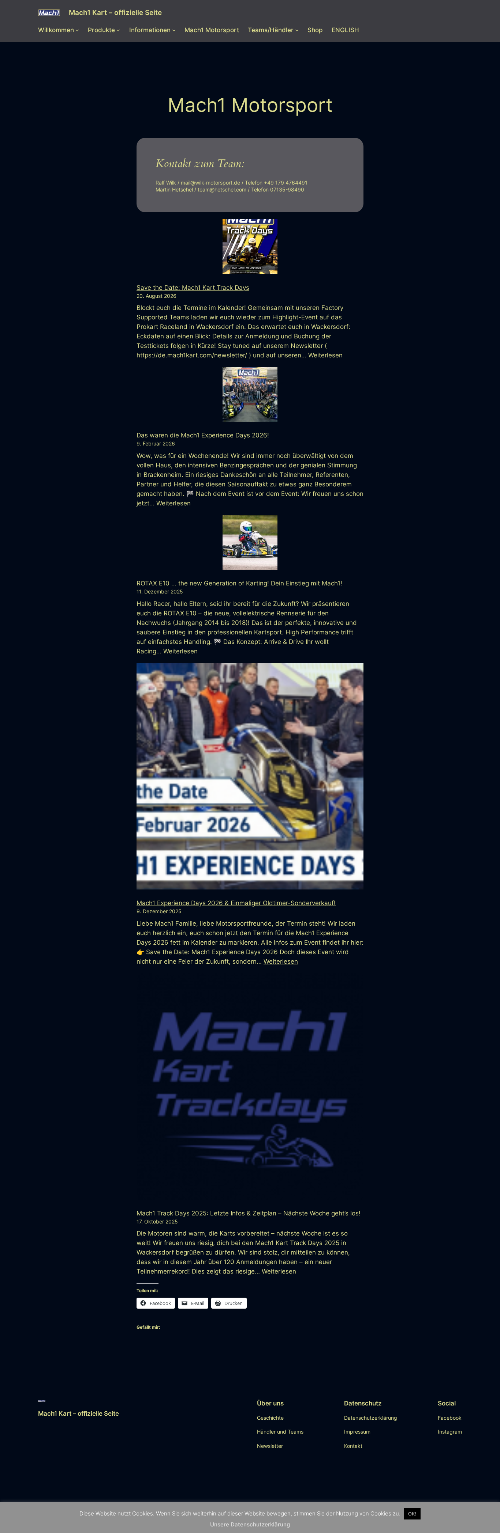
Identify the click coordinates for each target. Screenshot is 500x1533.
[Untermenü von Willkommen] (77, 30)
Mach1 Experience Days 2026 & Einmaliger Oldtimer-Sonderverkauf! (236, 903)
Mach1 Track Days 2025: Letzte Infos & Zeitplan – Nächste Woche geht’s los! (249, 1213)
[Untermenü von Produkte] (118, 30)
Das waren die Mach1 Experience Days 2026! (203, 435)
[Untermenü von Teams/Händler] (297, 30)
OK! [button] (412, 1514)
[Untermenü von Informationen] (174, 30)
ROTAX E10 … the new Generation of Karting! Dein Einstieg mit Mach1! (239, 583)
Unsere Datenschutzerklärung (250, 1524)
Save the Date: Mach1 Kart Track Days (193, 287)
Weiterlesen (325, 355)
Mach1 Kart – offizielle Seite (115, 12)
